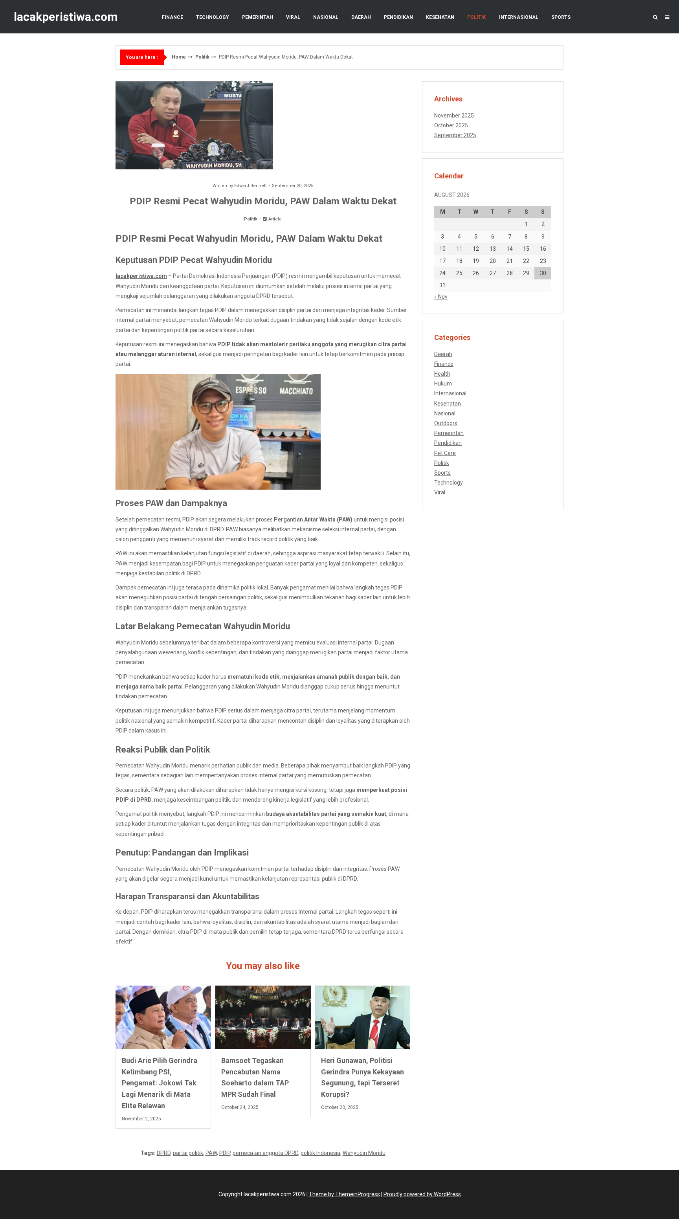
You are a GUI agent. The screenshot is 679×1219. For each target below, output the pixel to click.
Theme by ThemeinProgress (344, 1194)
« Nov (441, 297)
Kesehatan (440, 17)
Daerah (361, 17)
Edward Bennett (250, 185)
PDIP (224, 1153)
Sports (561, 17)
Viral (293, 17)
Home (179, 57)
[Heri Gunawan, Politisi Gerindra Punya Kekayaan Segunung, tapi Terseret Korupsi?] (362, 1017)
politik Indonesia (320, 1153)
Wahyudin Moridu (364, 1153)
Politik (476, 17)
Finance (172, 17)
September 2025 (455, 135)
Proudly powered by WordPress (422, 1194)
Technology (212, 17)
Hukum (443, 383)
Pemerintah (257, 17)
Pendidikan (398, 17)
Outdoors (445, 423)
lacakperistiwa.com (66, 17)
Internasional (518, 17)
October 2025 (451, 125)
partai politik (188, 1153)
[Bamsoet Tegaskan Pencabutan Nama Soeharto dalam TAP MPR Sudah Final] (262, 1017)
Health (442, 374)
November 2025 (454, 115)
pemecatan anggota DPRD (265, 1153)
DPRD (164, 1153)
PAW (211, 1153)
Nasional (325, 17)
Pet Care (445, 453)
